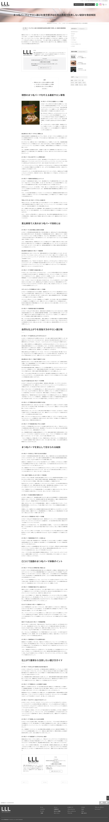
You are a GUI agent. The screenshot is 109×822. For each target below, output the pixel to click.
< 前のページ (24, 782)
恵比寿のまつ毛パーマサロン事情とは (44, 86)
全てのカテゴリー (74, 31)
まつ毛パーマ (74, 38)
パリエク (73, 46)
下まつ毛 (72, 84)
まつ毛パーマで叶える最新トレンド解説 (45, 84)
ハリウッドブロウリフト (76, 44)
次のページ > (64, 782)
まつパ (72, 35)
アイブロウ (73, 40)
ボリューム (81, 84)
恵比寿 (72, 80)
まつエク (73, 33)
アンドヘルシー (74, 42)
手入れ (85, 84)
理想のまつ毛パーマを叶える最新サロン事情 (44, 82)
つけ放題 (76, 84)
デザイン (84, 82)
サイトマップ (97, 809)
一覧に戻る (45, 782)
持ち (82, 80)
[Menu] (106, 4)
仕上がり (80, 82)
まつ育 (76, 82)
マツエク (75, 80)
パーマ (80, 80)
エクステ (72, 82)
